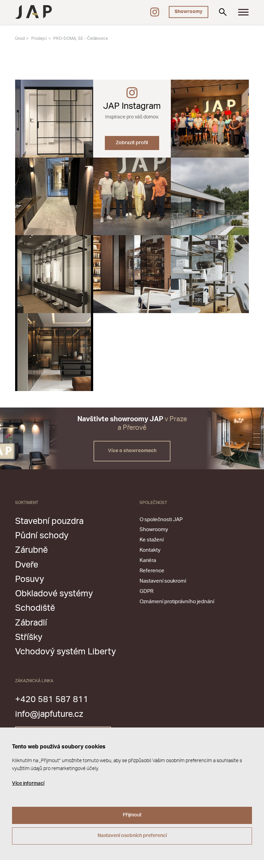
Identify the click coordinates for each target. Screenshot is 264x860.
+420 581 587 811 (51, 699)
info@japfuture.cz (49, 714)
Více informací (28, 783)
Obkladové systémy (54, 593)
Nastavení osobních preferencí (132, 835)
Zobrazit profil (132, 142)
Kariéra (148, 560)
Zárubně (31, 550)
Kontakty (150, 550)
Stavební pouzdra (49, 521)
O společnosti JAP (161, 519)
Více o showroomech (132, 450)
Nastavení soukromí (163, 581)
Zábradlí (31, 623)
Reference (152, 570)
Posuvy (29, 579)
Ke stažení (152, 539)
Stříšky (28, 637)
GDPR (146, 591)
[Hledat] (222, 12)
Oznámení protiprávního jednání (177, 601)
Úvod (20, 38)
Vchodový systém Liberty (65, 651)
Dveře (26, 565)
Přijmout (132, 815)
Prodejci (39, 38)
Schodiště (35, 608)
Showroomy (188, 11)
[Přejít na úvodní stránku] (33, 12)
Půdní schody (41, 535)
